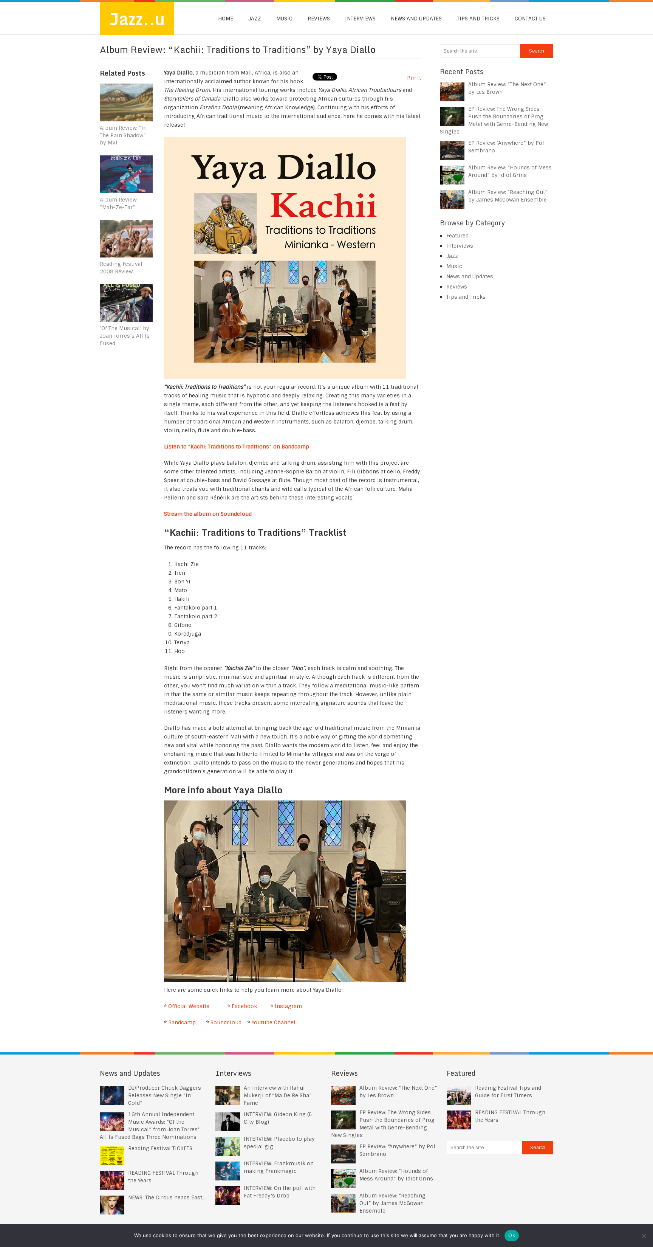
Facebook (244, 1006)
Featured (457, 235)
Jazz (254, 18)
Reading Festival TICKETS (160, 1148)
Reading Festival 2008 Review (121, 268)
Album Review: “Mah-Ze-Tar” (119, 203)
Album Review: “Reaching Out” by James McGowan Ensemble (392, 1203)
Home (225, 18)
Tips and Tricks (478, 18)
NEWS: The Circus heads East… (167, 1197)
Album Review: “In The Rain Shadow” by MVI (123, 135)
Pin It (414, 77)
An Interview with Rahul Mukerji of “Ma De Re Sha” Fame (278, 1095)
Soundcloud (225, 1022)
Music (284, 18)
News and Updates (416, 18)
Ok (511, 1235)
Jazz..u (137, 18)
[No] (643, 1235)
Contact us (530, 18)
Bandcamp (182, 1022)
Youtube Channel (274, 1022)
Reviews (319, 18)
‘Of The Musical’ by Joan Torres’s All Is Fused (125, 335)
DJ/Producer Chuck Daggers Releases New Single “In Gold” (164, 1095)
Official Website (188, 1006)
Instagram (288, 1006)
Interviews (360, 18)
